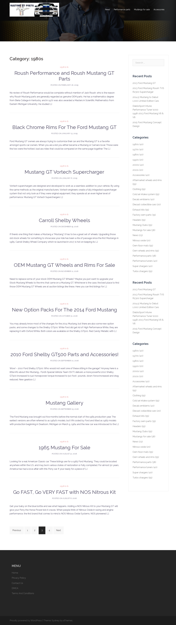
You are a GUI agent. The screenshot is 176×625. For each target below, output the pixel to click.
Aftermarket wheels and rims (147, 180)
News (107, 9)
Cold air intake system (144, 194)
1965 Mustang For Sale (64, 447)
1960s (64, 67)
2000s (136, 165)
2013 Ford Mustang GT (144, 83)
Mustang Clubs (140, 225)
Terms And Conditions (23, 593)
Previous (16, 530)
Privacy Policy (19, 578)
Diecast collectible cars (144, 204)
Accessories (159, 9)
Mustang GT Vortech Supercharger (64, 172)
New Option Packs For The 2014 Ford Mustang (64, 310)
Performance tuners (143, 261)
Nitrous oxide (139, 240)
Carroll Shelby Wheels (64, 220)
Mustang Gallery (64, 403)
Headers (137, 220)
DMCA (15, 588)
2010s (136, 170)
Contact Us (17, 583)
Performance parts (122, 9)
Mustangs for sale (142, 9)
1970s (136, 149)
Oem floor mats (141, 245)
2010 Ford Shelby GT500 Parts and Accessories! (64, 354)
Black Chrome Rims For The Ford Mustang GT (64, 127)
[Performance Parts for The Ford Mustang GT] (34, 9)
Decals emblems (141, 199)
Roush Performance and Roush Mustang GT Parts (64, 76)
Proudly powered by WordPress (26, 620)
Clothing (137, 189)
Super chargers (140, 266)
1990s (136, 159)
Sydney (55, 620)
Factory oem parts (142, 215)
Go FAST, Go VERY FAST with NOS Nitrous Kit (64, 492)
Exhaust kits (139, 209)
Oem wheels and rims (144, 250)
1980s (136, 154)
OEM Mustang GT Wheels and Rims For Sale (64, 265)
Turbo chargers (140, 271)
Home (15, 572)
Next (58, 530)
